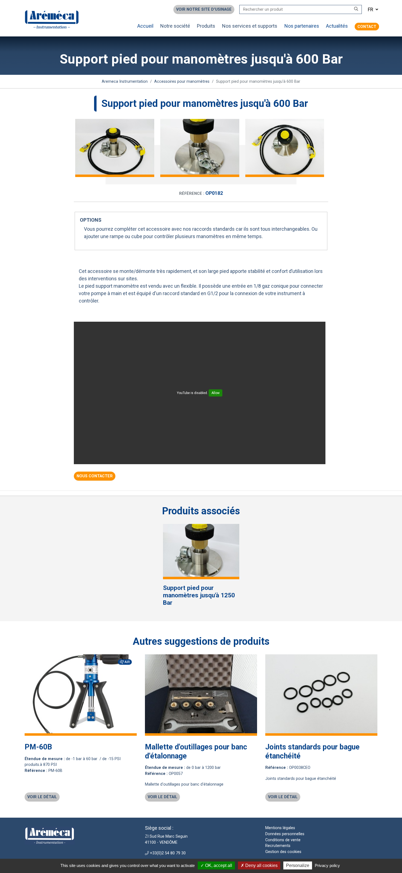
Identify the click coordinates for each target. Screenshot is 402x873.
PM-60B (38, 747)
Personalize (297, 865)
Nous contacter (95, 476)
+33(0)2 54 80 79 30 (167, 853)
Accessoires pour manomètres (181, 81)
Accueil (145, 26)
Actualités (337, 26)
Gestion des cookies (283, 851)
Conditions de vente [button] (283, 840)
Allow (215, 393)
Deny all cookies (261, 865)
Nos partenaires (301, 26)
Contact (366, 26)
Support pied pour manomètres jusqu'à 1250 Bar (199, 595)
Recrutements (277, 845)
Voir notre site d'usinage (204, 9)
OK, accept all (218, 865)
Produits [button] (206, 26)
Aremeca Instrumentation (125, 81)
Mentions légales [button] (280, 828)
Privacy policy (327, 865)
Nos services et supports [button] (249, 26)
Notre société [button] (175, 26)
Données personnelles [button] (284, 834)
